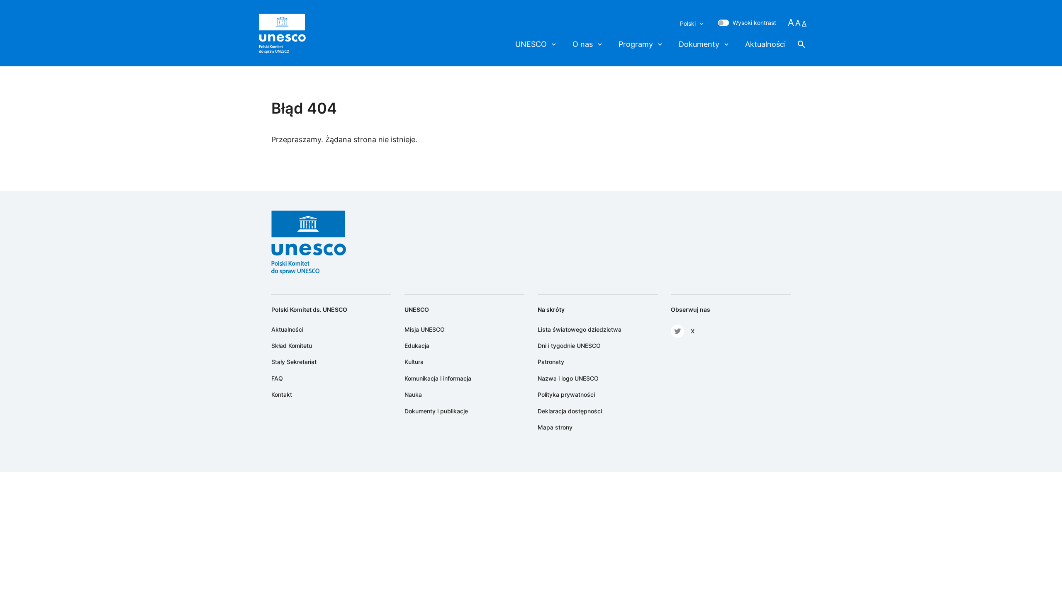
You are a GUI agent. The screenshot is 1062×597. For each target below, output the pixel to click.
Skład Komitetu (291, 345)
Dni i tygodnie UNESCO (569, 345)
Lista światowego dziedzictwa (579, 329)
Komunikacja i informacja (437, 378)
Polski (688, 23)
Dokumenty (699, 44)
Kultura (414, 361)
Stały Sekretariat (294, 361)
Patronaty (551, 361)
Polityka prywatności (566, 394)
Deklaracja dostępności (570, 411)
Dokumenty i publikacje (436, 411)
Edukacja (416, 345)
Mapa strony (555, 427)
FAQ (277, 378)
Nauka (413, 394)
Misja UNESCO (424, 329)
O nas (582, 44)
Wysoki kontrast (754, 22)
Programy (636, 44)
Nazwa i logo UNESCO (568, 378)
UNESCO (531, 44)
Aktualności (765, 44)
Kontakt (281, 394)
